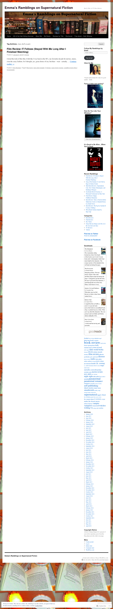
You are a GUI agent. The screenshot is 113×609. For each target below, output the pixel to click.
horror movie (87, 359)
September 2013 (90, 470)
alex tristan (91, 338)
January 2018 (89, 414)
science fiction (98, 383)
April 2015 (89, 432)
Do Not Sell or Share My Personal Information (96, 560)
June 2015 (88, 430)
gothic (91, 357)
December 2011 (90, 512)
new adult (87, 374)
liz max (98, 365)
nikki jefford (96, 376)
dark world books (96, 349)
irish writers (100, 361)
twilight (103, 399)
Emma (27, 55)
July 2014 (88, 450)
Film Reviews (17, 68)
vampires (88, 405)
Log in (87, 544)
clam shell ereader (38, 68)
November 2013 (90, 466)
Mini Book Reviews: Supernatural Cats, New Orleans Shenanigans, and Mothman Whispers (95, 188)
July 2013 (88, 474)
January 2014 (89, 462)
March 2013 (89, 482)
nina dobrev (102, 376)
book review (92, 342)
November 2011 (90, 514)
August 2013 (89, 472)
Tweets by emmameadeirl (90, 236)
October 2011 (89, 516)
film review (94, 354)
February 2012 (90, 508)
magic (102, 365)
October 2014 (89, 444)
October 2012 (89, 492)
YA (91, 408)
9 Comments (10, 70)
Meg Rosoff (88, 321)
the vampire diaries (89, 399)
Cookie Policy (38, 605)
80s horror (30, 68)
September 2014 (90, 446)
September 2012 (90, 494)
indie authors (88, 361)
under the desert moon (92, 401)
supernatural (90, 394)
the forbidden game (88, 397)
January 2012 (89, 510)
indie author (98, 359)
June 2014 (88, 452)
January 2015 (89, 438)
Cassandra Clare (89, 290)
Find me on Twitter (91, 234)
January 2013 (89, 486)
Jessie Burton (89, 251)
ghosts (101, 354)
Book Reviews (90, 218)
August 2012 (89, 496)
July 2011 (88, 520)
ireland (94, 361)
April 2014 (89, 456)
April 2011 (89, 526)
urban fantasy (88, 404)
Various (88, 230)
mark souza (86, 367)
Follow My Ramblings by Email (93, 49)
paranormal (95, 378)
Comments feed (90, 548)
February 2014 (90, 460)
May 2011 (88, 524)
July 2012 (88, 498)
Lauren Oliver (89, 302)
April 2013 (89, 480)
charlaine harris (88, 347)
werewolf (96, 406)
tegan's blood (101, 395)
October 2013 (89, 468)
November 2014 (90, 442)
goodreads (86, 357)
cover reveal (97, 347)
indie (93, 358)
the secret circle (97, 397)
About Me (39, 36)
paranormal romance (93, 381)
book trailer (103, 343)
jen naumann (87, 363)
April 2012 (89, 504)
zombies (101, 408)
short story (97, 388)
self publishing (91, 385)
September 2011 (90, 518)
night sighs (88, 376)
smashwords (89, 390)
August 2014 (89, 448)
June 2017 (88, 416)
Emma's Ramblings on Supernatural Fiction (39, 7)
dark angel (86, 350)
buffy (97, 345)
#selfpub (86, 338)
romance (87, 383)
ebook (90, 352)
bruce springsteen (89, 345)
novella (86, 379)
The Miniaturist (89, 249)
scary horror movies (57, 68)
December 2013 (90, 464)
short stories (89, 388)
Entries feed (89, 546)
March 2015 (89, 434)
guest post (95, 357)
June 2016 (88, 418)
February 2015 (90, 436)
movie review (97, 371)
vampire (96, 403)
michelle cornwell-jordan (92, 370)
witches (102, 405)
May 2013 (88, 478)
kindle (93, 363)
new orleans (94, 374)
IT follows (48, 68)
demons (86, 352)
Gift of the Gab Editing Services (23, 36)
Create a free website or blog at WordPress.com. (95, 558)
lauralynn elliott (92, 365)
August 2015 (89, 426)
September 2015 (90, 424)
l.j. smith (86, 365)
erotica (86, 354)
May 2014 (88, 454)
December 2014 (90, 440)
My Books (47, 36)
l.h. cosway (100, 363)
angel (100, 338)
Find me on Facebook (92, 240)
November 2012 (90, 490)
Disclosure (69, 36)
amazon (97, 338)
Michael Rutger (89, 270)
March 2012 (89, 506)
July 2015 (88, 428)
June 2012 (88, 500)
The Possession (89, 268)
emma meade (97, 352)
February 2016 (90, 420)
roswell (92, 383)
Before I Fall (88, 300)
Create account (89, 542)
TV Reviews (89, 228)
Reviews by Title (58, 36)
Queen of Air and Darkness (92, 288)
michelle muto (88, 372)
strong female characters (90, 392)
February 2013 (90, 484)
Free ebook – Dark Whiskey (83, 36)
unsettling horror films (70, 68)
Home (9, 36)
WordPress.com (90, 550)
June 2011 (88, 522)
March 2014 (89, 458)
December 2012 (90, 488)
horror (102, 356)
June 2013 (88, 476)
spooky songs (97, 390)
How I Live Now (89, 319)
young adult (96, 408)
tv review (97, 399)
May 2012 (88, 502)
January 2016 (89, 422)
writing (87, 407)
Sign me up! (89, 58)
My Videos (89, 222)
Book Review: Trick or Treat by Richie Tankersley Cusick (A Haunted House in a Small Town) (96, 202)
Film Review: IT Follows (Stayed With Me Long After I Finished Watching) (36, 50)
